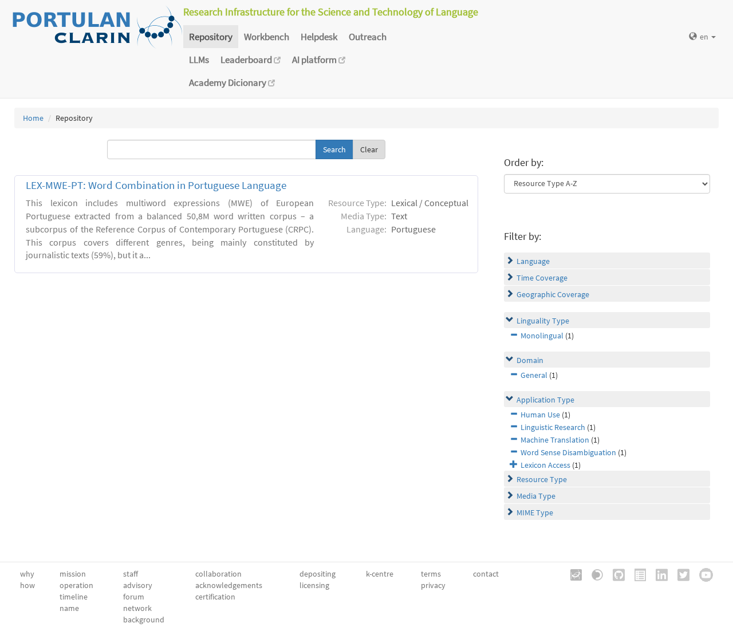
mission (73, 574)
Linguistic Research (553, 427)
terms (431, 574)
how (27, 585)
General (534, 375)
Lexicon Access (545, 465)
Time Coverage (542, 278)
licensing (314, 585)
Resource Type (542, 479)
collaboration (218, 574)
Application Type (545, 400)
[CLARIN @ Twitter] (679, 574)
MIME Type (535, 512)
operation (76, 585)
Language (533, 261)
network (137, 608)
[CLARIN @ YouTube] (702, 574)
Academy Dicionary (228, 82)
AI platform (315, 59)
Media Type (536, 496)
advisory (137, 585)
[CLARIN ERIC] (572, 574)
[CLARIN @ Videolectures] (593, 574)
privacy (433, 585)
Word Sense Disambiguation (568, 452)
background (143, 619)
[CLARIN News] (636, 574)
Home (33, 118)
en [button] (705, 36)
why (27, 574)
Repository (210, 36)
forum (133, 596)
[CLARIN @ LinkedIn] (658, 574)
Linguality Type (543, 321)
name (69, 608)
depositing (317, 574)
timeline (74, 596)
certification (215, 596)
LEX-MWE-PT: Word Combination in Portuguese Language (156, 185)
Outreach (368, 36)
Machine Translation (555, 440)
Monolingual (542, 335)
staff (130, 574)
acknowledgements (228, 585)
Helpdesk (319, 36)
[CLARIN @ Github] (615, 574)
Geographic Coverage (553, 294)
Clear (369, 149)
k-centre (379, 574)
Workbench (266, 36)
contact (486, 574)
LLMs (199, 59)
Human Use (540, 414)
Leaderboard (247, 59)
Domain (530, 360)
